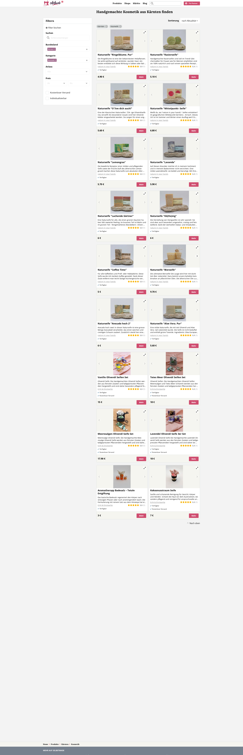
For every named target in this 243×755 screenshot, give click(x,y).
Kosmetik (75, 744)
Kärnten (64, 744)
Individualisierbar (58, 98)
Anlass (49, 66)
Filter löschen (54, 27)
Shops (127, 3)
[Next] (197, 256)
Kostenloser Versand (60, 92)
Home (45, 744)
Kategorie (50, 55)
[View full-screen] (144, 32)
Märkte (136, 3)
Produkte (117, 3)
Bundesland (52, 44)
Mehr (141, 77)
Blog (145, 3)
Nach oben (195, 523)
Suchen (49, 33)
